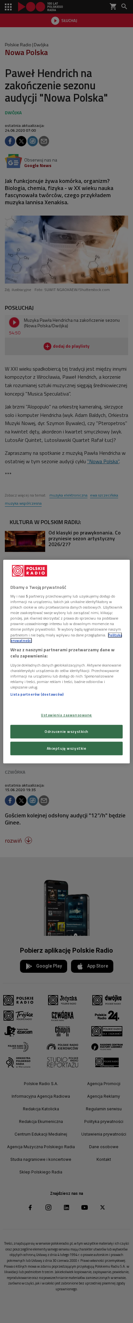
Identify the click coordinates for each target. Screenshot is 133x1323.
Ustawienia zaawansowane (66, 715)
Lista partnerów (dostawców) (37, 694)
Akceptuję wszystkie (67, 748)
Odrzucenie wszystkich (66, 731)
